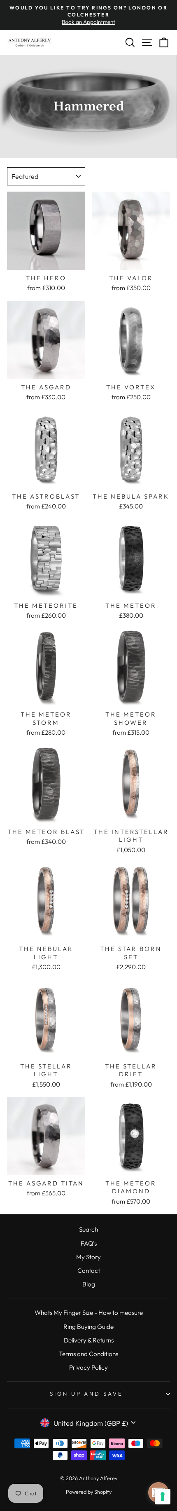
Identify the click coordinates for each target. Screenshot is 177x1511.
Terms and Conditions (88, 1354)
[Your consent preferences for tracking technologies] (162, 1496)
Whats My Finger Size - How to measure (89, 1313)
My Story (88, 1257)
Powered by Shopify (89, 1491)
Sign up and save (86, 1393)
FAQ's (89, 1243)
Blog (88, 1284)
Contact (88, 1270)
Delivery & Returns (89, 1340)
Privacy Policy (88, 1367)
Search (88, 1229)
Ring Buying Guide (88, 1327)
